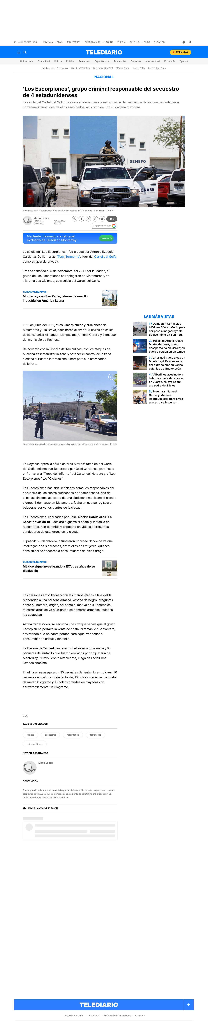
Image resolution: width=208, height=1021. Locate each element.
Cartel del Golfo (105, 256)
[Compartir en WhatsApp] (74, 218)
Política (70, 61)
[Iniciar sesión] (190, 42)
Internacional (153, 61)
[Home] (104, 52)
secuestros (50, 734)
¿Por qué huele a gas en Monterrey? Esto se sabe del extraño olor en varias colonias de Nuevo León (167, 363)
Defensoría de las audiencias (118, 1015)
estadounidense (35, 744)
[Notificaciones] (183, 42)
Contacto (141, 1015)
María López (41, 218)
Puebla (121, 42)
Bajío (147, 42)
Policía (58, 61)
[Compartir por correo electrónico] (102, 218)
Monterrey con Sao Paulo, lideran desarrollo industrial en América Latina (55, 298)
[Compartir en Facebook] (81, 218)
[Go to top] (188, 1004)
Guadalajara (92, 42)
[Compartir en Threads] (95, 218)
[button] (104, 226)
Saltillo (135, 42)
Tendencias (120, 61)
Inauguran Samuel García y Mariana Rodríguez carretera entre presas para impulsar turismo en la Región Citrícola (166, 400)
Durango (159, 42)
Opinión (184, 61)
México (30, 734)
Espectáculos (102, 61)
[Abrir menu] (18, 52)
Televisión (84, 61)
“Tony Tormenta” (68, 256)
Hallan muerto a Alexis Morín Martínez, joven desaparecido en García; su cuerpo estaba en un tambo (167, 346)
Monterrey (74, 42)
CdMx (60, 42)
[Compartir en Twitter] (88, 218)
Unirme (104, 238)
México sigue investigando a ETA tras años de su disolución (59, 569)
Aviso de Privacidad (74, 1015)
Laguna (108, 42)
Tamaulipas (95, 734)
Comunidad (43, 61)
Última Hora (26, 61)
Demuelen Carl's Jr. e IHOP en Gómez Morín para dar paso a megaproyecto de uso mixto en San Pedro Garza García (167, 331)
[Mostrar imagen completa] (111, 377)
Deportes (136, 61)
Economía (169, 61)
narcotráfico (73, 734)
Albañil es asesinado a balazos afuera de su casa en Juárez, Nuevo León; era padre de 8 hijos (166, 380)
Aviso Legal (94, 1015)
